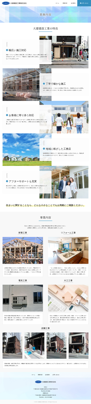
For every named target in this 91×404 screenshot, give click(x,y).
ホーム (57, 3)
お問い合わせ (84, 3)
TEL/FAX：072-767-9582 (45, 397)
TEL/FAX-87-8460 (45, 391)
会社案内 (73, 3)
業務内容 (65, 3)
